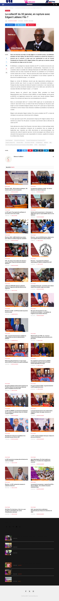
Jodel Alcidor (14, 215)
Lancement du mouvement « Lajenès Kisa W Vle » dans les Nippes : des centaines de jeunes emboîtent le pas (42, 486)
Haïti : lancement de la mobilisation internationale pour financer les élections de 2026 (41, 511)
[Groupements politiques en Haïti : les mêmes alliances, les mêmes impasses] (42, 178)
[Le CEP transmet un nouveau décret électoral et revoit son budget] (16, 448)
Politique (8, 10)
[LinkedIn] (6, 65)
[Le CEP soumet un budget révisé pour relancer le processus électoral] (42, 425)
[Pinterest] (6, 69)
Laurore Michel (15, 314)
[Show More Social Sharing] (37, 25)
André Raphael (9, 140)
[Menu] (3, 4)
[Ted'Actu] (29, 4)
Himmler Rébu (20, 142)
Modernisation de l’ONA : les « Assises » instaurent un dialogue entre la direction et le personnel (41, 337)
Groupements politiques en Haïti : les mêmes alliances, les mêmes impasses (41, 189)
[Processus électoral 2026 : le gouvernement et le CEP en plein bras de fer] (42, 375)
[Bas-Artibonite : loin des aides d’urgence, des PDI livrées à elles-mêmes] (8, 538)
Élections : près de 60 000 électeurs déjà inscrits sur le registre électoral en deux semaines (42, 238)
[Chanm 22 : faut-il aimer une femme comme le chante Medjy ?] (8, 564)
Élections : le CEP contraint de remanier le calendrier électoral (15, 485)
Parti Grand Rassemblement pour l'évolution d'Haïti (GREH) (19, 144)
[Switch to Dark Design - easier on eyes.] (54, 4)
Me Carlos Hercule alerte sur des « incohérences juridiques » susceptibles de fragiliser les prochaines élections (41, 312)
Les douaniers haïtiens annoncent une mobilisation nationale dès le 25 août (31, 550)
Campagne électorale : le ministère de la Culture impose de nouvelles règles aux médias (42, 286)
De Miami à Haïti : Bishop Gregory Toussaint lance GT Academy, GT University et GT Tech (33, 571)
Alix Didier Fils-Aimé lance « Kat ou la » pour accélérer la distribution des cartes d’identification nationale (15, 511)
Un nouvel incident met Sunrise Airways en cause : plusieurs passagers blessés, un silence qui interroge (32, 578)
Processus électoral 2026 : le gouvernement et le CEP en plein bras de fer (42, 386)
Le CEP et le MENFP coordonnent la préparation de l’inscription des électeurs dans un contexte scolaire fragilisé (16, 412)
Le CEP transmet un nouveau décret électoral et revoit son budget (16, 460)
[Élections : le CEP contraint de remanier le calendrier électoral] (16, 473)
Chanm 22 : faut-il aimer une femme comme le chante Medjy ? (27, 563)
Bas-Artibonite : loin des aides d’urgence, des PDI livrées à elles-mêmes (30, 536)
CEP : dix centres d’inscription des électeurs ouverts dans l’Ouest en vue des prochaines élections (15, 262)
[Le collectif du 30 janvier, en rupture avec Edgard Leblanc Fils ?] (29, 39)
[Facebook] (6, 58)
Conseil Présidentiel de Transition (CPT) (35, 140)
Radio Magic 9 (42, 144)
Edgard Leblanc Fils (10, 142)
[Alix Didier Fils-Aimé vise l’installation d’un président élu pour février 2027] (16, 425)
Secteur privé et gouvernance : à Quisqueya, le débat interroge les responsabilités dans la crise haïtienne (42, 213)
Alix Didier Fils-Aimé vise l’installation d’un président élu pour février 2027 (15, 436)
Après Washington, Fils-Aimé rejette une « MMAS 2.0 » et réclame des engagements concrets (41, 461)
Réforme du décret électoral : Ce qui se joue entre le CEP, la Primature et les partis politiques (16, 361)
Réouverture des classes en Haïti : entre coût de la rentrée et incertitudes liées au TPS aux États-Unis (33, 544)
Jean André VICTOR (29, 142)
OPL (51, 142)
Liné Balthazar (39, 142)
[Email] (6, 72)
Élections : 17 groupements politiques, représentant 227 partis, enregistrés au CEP (41, 261)
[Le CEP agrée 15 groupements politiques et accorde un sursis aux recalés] (16, 201)
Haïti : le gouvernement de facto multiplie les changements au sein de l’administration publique (15, 337)
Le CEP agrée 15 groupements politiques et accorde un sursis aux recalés (15, 213)
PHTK (36, 144)
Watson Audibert (13, 20)
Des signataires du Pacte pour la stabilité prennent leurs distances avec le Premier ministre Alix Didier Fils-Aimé (40, 362)
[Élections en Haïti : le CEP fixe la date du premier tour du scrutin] (16, 300)
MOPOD (46, 142)
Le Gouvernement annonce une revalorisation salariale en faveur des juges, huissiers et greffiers (41, 412)
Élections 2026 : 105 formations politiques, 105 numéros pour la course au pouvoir (16, 189)
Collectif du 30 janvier (19, 140)
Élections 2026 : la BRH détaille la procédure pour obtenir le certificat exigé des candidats (15, 238)
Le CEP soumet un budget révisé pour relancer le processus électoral (42, 436)
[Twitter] (6, 62)
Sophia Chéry (40, 340)
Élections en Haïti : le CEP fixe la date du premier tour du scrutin (16, 311)
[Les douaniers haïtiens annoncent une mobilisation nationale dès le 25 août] (8, 552)
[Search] (56, 4)
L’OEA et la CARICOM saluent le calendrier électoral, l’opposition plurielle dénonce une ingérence (15, 287)
